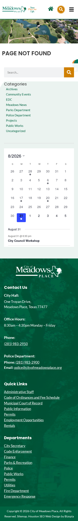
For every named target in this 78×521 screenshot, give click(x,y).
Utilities (9, 485)
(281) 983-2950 (16, 344)
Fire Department (16, 491)
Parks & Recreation (18, 463)
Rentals (9, 426)
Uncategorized (15, 131)
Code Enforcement (18, 451)
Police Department (18, 115)
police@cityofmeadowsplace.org (38, 367)
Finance (10, 457)
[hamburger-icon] (71, 9)
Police (8, 468)
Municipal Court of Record (23, 403)
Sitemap (22, 516)
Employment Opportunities (24, 420)
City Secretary (14, 446)
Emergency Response (19, 496)
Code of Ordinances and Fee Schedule (32, 398)
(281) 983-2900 (27, 362)
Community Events (18, 94)
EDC (9, 99)
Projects (11, 120)
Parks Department (18, 110)
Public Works (14, 125)
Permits (9, 414)
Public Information (17, 409)
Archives (12, 89)
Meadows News (16, 105)
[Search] (69, 72)
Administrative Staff (19, 392)
